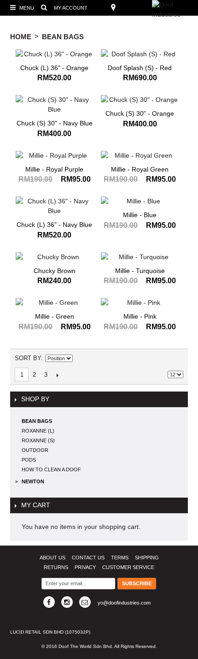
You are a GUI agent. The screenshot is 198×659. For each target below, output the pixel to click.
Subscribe (136, 583)
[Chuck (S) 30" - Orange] (140, 100)
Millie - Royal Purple (54, 169)
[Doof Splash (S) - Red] (140, 54)
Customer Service (128, 567)
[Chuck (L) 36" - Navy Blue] (54, 206)
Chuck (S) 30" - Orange (139, 113)
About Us (52, 557)
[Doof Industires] (175, 9)
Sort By (28, 358)
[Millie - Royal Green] (140, 155)
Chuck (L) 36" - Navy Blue (54, 224)
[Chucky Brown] (54, 257)
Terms (119, 557)
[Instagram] (67, 602)
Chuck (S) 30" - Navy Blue (55, 123)
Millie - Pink (140, 316)
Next (57, 375)
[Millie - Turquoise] (140, 257)
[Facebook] (49, 602)
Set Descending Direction (81, 358)
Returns (56, 567)
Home (20, 37)
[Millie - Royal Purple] (54, 155)
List (176, 358)
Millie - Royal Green (140, 169)
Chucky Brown (55, 270)
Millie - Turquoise (140, 270)
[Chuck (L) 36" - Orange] (54, 54)
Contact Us (88, 557)
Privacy (85, 567)
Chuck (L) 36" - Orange (54, 67)
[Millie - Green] (54, 303)
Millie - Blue (140, 215)
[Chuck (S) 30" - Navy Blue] (54, 104)
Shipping (147, 557)
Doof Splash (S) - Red (140, 67)
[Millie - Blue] (140, 201)
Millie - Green (54, 316)
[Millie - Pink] (140, 303)
